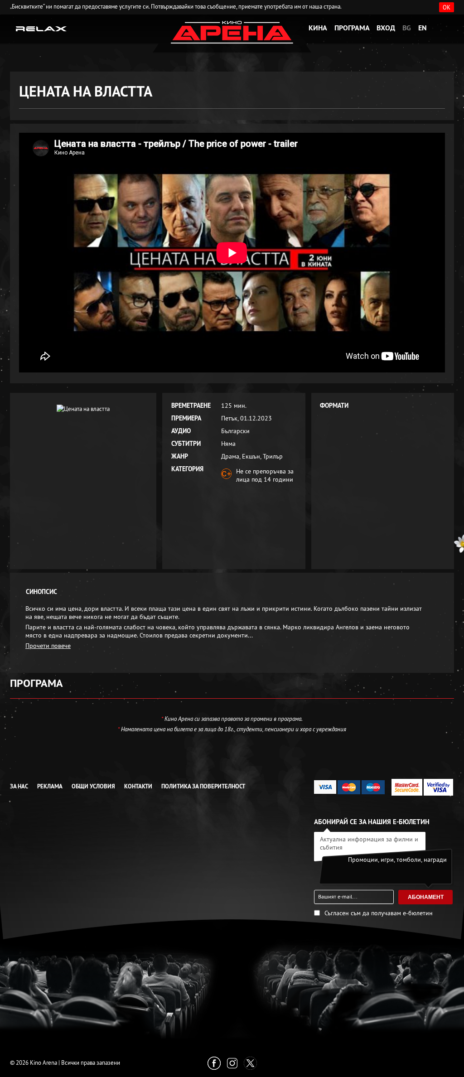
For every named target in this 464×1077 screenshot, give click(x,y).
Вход (386, 28)
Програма (352, 28)
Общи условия (93, 786)
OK (446, 7)
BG (406, 28)
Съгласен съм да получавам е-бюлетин (378, 913)
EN (422, 28)
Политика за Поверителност (203, 786)
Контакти (138, 786)
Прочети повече (48, 646)
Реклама (50, 786)
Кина (318, 28)
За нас (19, 786)
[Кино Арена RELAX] (41, 28)
